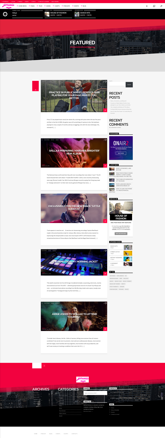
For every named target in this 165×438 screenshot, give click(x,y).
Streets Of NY (115, 252)
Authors (112, 275)
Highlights (61, 403)
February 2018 (37, 399)
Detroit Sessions (116, 258)
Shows (48, 6)
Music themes (127, 281)
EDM (121, 278)
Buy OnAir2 (55, 1)
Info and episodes (121, 233)
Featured (49, 81)
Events (76, 6)
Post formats (114, 286)
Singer (122, 286)
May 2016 (36, 403)
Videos (20, 1)
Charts (57, 6)
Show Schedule (115, 410)
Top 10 (33, 1)
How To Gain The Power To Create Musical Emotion (120, 190)
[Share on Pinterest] (35, 85)
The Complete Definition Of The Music (120, 107)
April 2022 (36, 392)
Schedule (6, 1)
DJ (42, 140)
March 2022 (36, 395)
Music (52, 140)
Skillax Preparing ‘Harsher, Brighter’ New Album (74, 152)
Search (110, 81)
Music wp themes (115, 284)
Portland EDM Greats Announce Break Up (121, 109)
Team (13, 1)
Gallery (126, 278)
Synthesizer (113, 289)
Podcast (43, 434)
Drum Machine (114, 278)
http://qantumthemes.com (117, 392)
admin (43, 109)
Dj (125, 275)
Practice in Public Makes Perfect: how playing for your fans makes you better (74, 95)
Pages (33, 6)
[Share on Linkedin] (35, 87)
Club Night (114, 263)
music (111, 281)
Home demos (23, 6)
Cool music (120, 275)
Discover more (87, 411)
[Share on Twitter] (35, 83)
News (55, 81)
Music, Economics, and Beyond (118, 101)
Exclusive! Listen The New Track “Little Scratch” (74, 207)
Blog (27, 1)
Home (112, 408)
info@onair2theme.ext (116, 398)
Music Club (118, 281)
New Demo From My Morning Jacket (74, 261)
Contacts (74, 434)
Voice (126, 289)
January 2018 (37, 401)
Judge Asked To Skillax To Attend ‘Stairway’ (74, 315)
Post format (62, 411)
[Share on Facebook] (35, 82)
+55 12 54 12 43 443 (115, 395)
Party (123, 284)
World (60, 81)
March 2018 (36, 397)
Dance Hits (114, 246)
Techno (121, 289)
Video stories (62, 413)
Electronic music (63, 395)
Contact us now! (44, 1)
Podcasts (67, 6)
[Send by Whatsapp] (35, 88)
